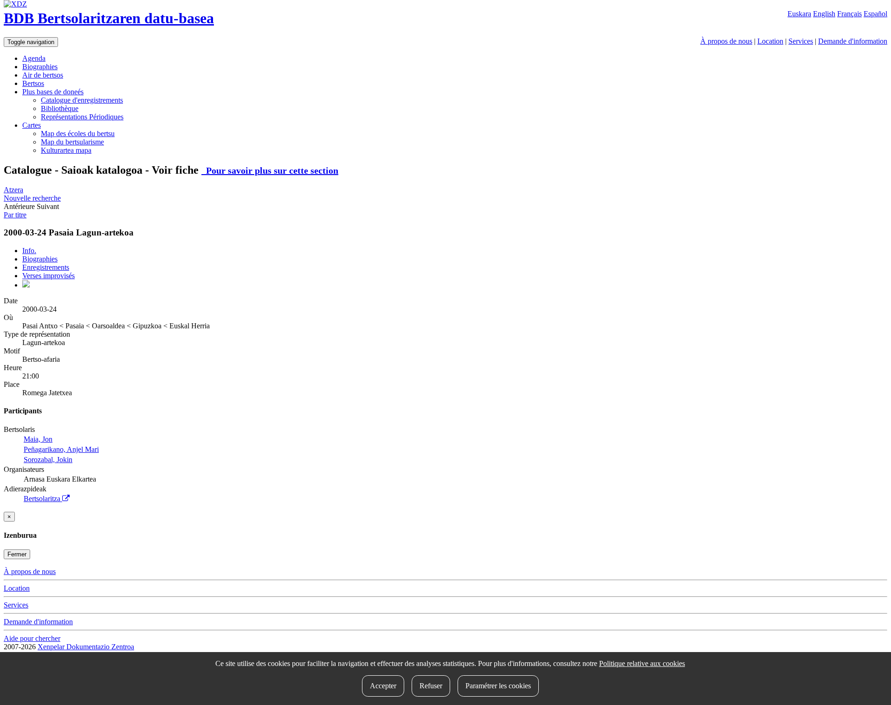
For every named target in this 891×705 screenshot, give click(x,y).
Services (800, 41)
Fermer (16, 554)
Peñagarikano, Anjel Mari (61, 449)
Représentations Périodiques (82, 117)
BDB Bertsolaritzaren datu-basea (109, 18)
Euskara (799, 14)
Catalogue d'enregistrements (82, 100)
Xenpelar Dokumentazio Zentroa (86, 647)
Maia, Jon (38, 439)
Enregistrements (45, 267)
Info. (29, 251)
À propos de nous (726, 41)
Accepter (383, 686)
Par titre (15, 215)
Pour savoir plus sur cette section (269, 170)
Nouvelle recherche (32, 198)
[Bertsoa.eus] (26, 285)
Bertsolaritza (43, 499)
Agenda (33, 58)
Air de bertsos (42, 75)
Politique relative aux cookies (642, 663)
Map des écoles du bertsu (78, 133)
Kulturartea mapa (66, 150)
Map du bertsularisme (72, 142)
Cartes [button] (31, 125)
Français (849, 14)
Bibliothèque (59, 108)
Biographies (40, 67)
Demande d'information (852, 41)
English (824, 14)
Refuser (431, 686)
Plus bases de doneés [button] (53, 92)
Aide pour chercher (32, 638)
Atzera (13, 190)
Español (875, 14)
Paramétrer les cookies (498, 686)
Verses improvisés (48, 276)
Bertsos (33, 83)
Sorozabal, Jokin (48, 459)
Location (770, 41)
